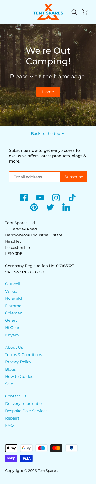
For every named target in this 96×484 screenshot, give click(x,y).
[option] (48, 75)
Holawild (13, 298)
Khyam (12, 334)
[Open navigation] (8, 12)
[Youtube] (40, 197)
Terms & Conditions (23, 354)
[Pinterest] (34, 207)
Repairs (12, 418)
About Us (14, 347)
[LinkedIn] (66, 207)
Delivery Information (24, 403)
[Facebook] (24, 197)
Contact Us (15, 396)
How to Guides (19, 376)
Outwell (12, 283)
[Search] (74, 12)
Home (48, 91)
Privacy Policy (18, 361)
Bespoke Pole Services (26, 410)
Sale (9, 383)
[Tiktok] (72, 197)
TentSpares (48, 471)
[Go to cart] (85, 12)
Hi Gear (12, 327)
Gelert (11, 320)
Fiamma (13, 305)
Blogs (10, 369)
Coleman (14, 312)
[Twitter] (50, 207)
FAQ (9, 425)
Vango (11, 291)
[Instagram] (56, 197)
